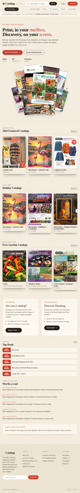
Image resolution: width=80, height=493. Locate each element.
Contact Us (26, 464)
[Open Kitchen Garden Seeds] (57, 98)
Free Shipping (54, 9)
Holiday (44, 9)
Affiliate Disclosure (28, 466)
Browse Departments (34, 52)
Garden (63, 9)
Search (53, 3)
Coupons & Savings (49, 455)
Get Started (51, 328)
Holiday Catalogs (48, 461)
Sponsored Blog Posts (29, 461)
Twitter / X (65, 458)
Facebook (65, 455)
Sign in (63, 3)
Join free (73, 3)
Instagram (65, 461)
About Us (25, 455)
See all (73, 131)
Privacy (75, 489)
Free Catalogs (10, 9)
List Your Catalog (28, 458)
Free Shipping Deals (49, 458)
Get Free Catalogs (11, 52)
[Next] (77, 154)
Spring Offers (72, 9)
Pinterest (65, 464)
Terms (69, 489)
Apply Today (12, 330)
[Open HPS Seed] (43, 89)
